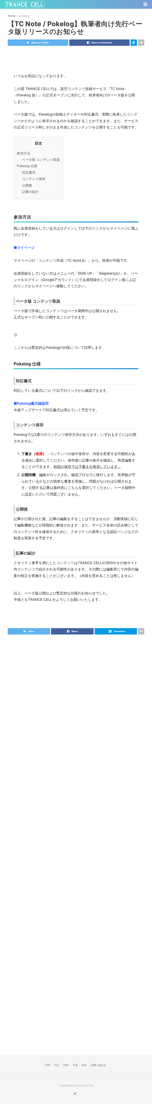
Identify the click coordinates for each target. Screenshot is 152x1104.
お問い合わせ (98, 1065)
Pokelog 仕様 (27, 166)
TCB (75, 1065)
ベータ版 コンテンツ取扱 (41, 159)
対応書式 (28, 172)
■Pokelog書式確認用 (31, 403)
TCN (65, 1065)
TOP (47, 1065)
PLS (84, 1065)
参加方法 (23, 153)
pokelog (24, 15)
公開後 (27, 185)
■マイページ (24, 247)
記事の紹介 (30, 192)
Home (11, 15)
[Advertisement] (76, 57)
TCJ (56, 1065)
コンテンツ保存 (34, 179)
